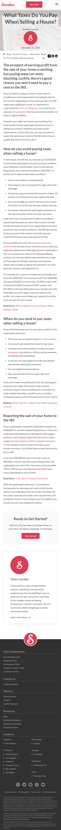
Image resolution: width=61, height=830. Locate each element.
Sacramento (11, 769)
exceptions (14, 352)
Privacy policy (24, 792)
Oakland (9, 761)
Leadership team (10, 704)
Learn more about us (20, 617)
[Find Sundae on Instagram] (37, 785)
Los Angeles (11, 758)
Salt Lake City (40, 776)
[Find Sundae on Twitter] (24, 785)
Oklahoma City (40, 765)
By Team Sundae (30, 29)
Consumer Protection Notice (19, 819)
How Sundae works (14, 651)
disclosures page (33, 826)
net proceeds (18, 111)
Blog (9, 54)
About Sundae (9, 696)
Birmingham (11, 743)
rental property (49, 339)
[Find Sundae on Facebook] (18, 785)
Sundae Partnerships (12, 724)
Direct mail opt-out (50, 792)
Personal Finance (20, 54)
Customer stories (11, 671)
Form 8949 (30, 441)
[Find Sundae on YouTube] (43, 785)
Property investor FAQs (13, 668)
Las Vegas (38, 754)
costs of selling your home (31, 108)
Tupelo (37, 743)
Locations (8, 734)
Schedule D (14, 441)
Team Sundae (19, 579)
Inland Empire (12, 754)
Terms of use (35, 792)
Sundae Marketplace (12, 720)
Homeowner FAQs (11, 664)
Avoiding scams (10, 660)
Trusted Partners (10, 727)
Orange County (12, 765)
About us (8, 691)
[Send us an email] (30, 785)
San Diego (10, 772)
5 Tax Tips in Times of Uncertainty (32, 478)
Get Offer (34, 4)
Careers (6, 700)
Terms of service (10, 792)
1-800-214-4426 (10, 684)
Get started (30, 536)
